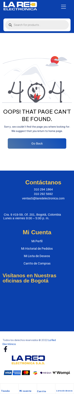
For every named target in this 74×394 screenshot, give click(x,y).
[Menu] (63, 6)
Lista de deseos (64, 391)
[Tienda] (2, 387)
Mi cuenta (25, 391)
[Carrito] (38, 387)
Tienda (5, 391)
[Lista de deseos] (57, 387)
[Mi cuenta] (21, 387)
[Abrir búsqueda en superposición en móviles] (37, 24)
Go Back (37, 143)
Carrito (41, 391)
